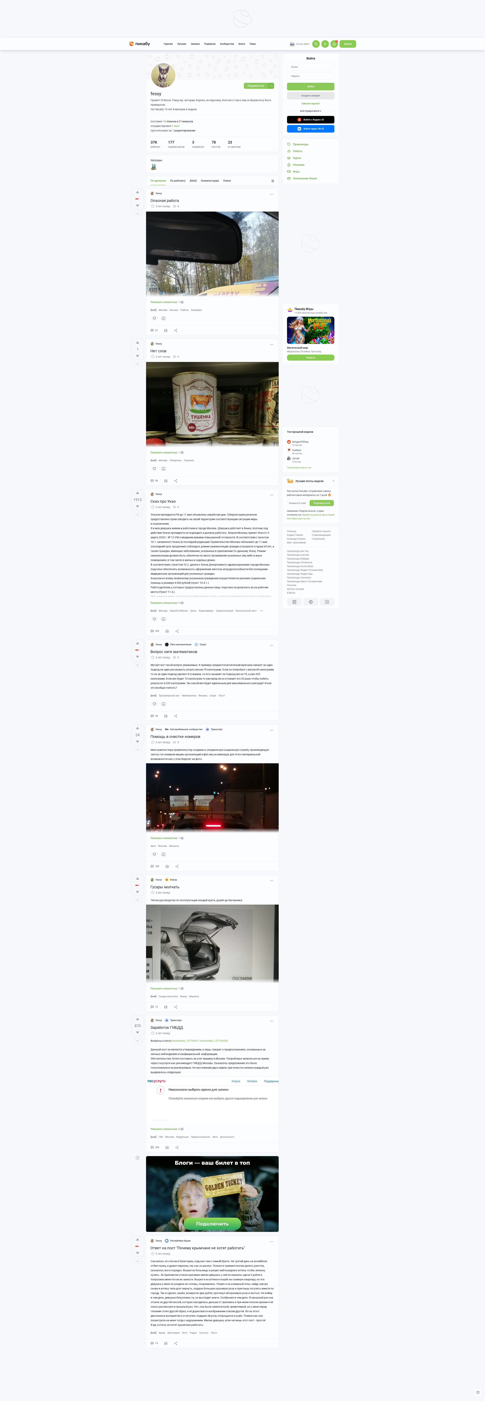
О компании (318, 539)
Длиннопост (227, 1136)
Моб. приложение (296, 542)
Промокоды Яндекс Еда (300, 574)
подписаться (321, 503)
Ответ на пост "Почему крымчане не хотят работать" (197, 1248)
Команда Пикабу (296, 539)
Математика (189, 695)
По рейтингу (177, 180)
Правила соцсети (321, 531)
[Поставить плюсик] (137, 192)
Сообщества (227, 43)
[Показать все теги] (261, 610)
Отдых (193, 1332)
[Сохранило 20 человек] (167, 1147)
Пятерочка (175, 460)
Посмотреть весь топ (299, 467)
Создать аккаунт (310, 95)
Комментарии (210, 180)
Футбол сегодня (295, 589)
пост (176, 125)
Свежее (195, 43)
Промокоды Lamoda (298, 555)
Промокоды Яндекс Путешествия (305, 570)
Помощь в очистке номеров (175, 736)
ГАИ (161, 1136)
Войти (348, 43)
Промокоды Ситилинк (299, 577)
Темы (253, 43)
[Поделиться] (176, 330)
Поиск (227, 180)
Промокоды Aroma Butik (300, 566)
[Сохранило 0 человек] (166, 330)
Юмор (183, 996)
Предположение (200, 1136)
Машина (174, 846)
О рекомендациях (321, 535)
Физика (202, 695)
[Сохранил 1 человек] (166, 715)
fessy (159, 193)
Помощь (291, 531)
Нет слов (158, 351)
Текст (221, 695)
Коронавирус (206, 610)
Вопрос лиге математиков (173, 651)
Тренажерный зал (169, 695)
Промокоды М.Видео (298, 558)
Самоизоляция (224, 610)
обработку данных (311, 514)
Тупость (203, 1332)
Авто (153, 846)
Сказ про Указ (163, 501)
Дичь (193, 610)
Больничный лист (246, 610)
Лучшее (181, 43)
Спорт (213, 695)
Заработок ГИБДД (166, 1027)
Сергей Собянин (179, 610)
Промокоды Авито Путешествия (304, 581)
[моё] (193, 180)
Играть (310, 357)
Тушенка (189, 460)
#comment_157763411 (186, 1040)
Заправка (196, 310)
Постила (291, 585)
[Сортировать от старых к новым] (272, 180)
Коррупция (182, 1136)
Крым (162, 1332)
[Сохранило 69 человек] (167, 631)
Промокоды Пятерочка (299, 562)
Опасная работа (164, 200)
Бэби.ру (291, 592)
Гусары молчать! (168, 996)
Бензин (174, 310)
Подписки (209, 43)
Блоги (242, 43)
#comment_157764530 (214, 1040)
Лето (184, 1332)
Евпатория (173, 1332)
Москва (163, 310)
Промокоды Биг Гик (297, 551)
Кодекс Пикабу (295, 535)
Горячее (168, 43)
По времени (158, 180)
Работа (185, 310)
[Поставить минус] (137, 206)
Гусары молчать (164, 887)
